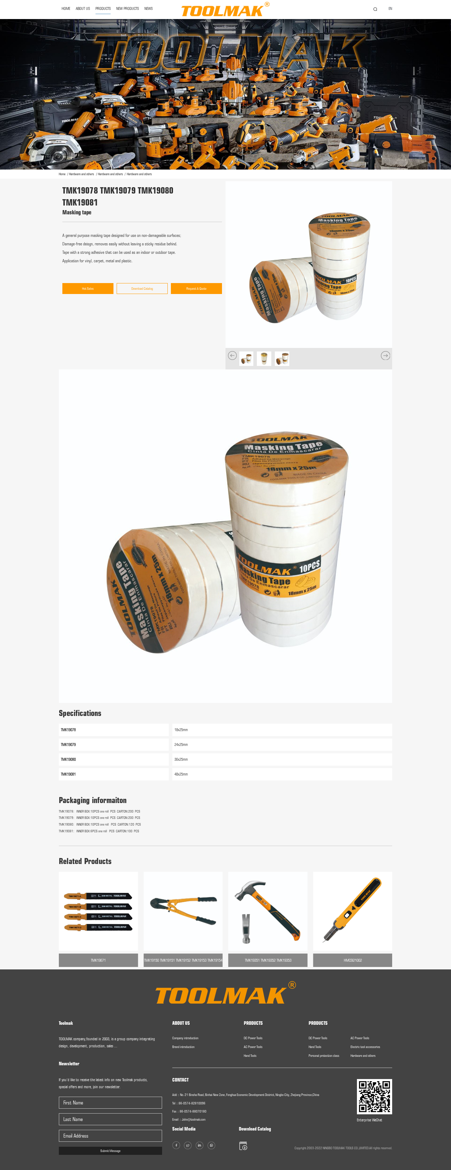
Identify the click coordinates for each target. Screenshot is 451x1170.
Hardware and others (82, 174)
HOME (66, 8)
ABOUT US (83, 8)
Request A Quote (196, 288)
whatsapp (439, 600)
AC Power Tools (253, 1047)
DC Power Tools (253, 1038)
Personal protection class (324, 1056)
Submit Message (110, 1151)
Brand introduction (183, 1047)
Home (62, 174)
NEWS (148, 8)
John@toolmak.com (193, 1119)
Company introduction (185, 1038)
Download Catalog (142, 288)
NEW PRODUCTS (127, 8)
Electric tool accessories (365, 1047)
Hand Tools (250, 1056)
